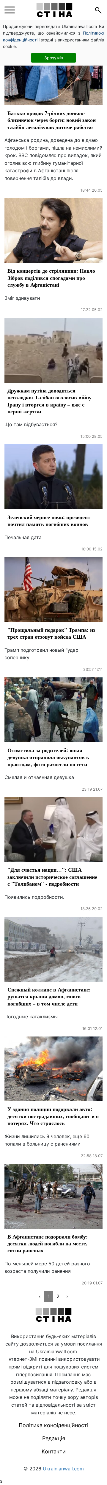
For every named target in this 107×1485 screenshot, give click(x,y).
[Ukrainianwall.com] (54, 10)
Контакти (54, 1451)
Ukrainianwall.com (63, 1469)
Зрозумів (53, 57)
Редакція (53, 1438)
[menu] (9, 10)
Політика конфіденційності (53, 1425)
